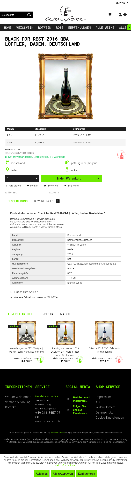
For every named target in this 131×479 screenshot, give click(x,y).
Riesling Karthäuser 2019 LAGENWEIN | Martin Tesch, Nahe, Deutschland (65, 351)
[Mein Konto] (117, 15)
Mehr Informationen (65, 465)
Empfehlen (73, 185)
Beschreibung (18, 201)
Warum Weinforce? (18, 397)
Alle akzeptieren (63, 473)
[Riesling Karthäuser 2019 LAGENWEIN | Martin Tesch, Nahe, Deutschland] (65, 333)
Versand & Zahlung (18, 402)
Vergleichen (14, 185)
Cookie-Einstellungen (110, 417)
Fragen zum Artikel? (25, 292)
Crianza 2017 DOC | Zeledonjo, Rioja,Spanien (104, 350)
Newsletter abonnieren (47, 396)
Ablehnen (42, 473)
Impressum (103, 397)
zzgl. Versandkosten (25, 153)
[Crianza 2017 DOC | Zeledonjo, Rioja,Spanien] (104, 333)
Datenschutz (104, 412)
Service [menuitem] (121, 2)
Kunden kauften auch (54, 314)
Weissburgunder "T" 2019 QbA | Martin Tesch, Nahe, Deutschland (26, 350)
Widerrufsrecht (105, 407)
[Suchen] (29, 15)
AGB (98, 402)
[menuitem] (16, 15)
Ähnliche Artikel (20, 314)
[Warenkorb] (125, 15)
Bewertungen (46, 201)
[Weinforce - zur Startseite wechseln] (65, 15)
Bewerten (52, 185)
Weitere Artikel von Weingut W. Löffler (35, 297)
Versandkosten (58, 432)
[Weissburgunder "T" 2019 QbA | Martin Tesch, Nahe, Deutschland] (26, 333)
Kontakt (10, 407)
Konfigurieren (86, 473)
